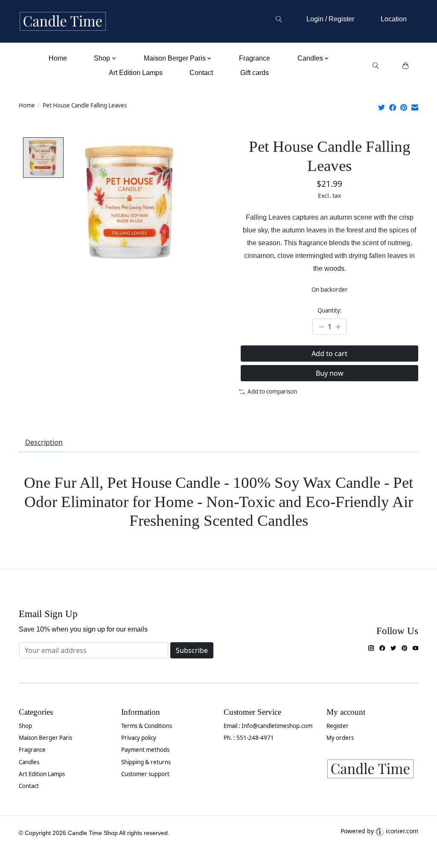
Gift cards (254, 72)
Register (337, 726)
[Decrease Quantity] (321, 327)
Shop (25, 726)
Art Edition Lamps (136, 72)
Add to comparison (272, 391)
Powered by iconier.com (379, 831)
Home (58, 58)
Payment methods (145, 750)
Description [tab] (44, 442)
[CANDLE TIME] (63, 21)
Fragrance (254, 58)
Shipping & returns (146, 762)
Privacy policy (138, 738)
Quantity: (330, 310)
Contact (201, 72)
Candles (29, 762)
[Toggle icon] (278, 19)
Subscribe (192, 650)
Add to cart (329, 353)
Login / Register (330, 19)
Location (394, 19)
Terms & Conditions (146, 726)
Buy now (330, 373)
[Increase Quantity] (338, 327)
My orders (340, 738)
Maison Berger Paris (45, 738)
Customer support (145, 774)
